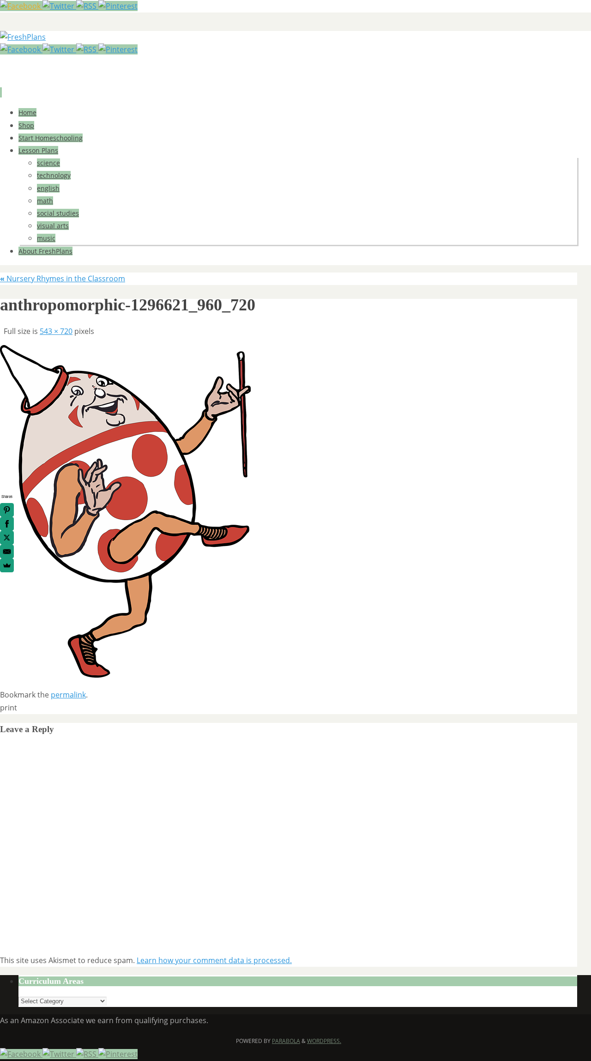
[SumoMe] (7, 565)
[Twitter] (59, 6)
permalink (68, 695)
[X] (7, 538)
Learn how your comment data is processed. (214, 960)
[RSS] (87, 6)
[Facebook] (21, 6)
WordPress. (324, 1041)
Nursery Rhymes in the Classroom (62, 278)
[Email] (7, 551)
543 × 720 (56, 331)
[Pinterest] (118, 6)
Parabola (286, 1041)
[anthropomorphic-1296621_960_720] (125, 675)
